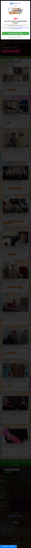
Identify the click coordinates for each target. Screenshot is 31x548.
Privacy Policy (18, 28)
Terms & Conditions (20, 27)
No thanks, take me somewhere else (15, 37)
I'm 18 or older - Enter (15, 33)
